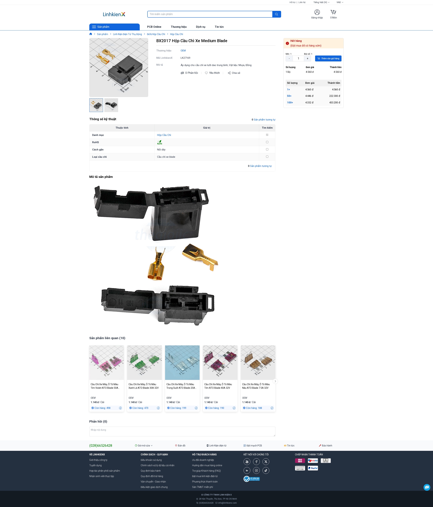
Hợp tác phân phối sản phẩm (104, 470)
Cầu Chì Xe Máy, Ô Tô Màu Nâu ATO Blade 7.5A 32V (256, 386)
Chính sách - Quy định (154, 454)
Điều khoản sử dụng (151, 460)
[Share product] (229, 73)
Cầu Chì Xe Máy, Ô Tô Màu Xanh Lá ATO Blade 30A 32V (144, 386)
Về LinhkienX (97, 454)
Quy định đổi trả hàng (152, 476)
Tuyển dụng (95, 465)
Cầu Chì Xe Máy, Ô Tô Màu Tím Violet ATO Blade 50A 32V (104, 386)
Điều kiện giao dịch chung (154, 487)
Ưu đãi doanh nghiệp (203, 460)
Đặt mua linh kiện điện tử (205, 476)
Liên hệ (302, 2)
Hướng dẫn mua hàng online (207, 465)
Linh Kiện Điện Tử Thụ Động (127, 34)
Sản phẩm (102, 34)
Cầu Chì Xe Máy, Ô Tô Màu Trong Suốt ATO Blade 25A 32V (180, 386)
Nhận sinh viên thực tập (101, 476)
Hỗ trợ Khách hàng (204, 454)
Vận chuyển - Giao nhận (153, 481)
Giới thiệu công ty (98, 460)
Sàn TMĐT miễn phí (202, 487)
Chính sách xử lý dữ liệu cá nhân (157, 465)
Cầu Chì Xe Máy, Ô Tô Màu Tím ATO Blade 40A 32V (218, 386)
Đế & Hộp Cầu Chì (156, 34)
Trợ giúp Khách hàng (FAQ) (206, 470)
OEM (183, 50)
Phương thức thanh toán (205, 481)
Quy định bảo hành (151, 470)
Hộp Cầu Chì (176, 34)
